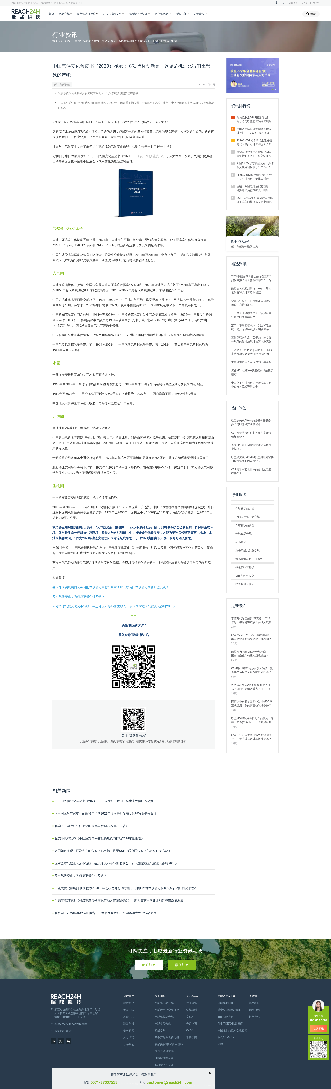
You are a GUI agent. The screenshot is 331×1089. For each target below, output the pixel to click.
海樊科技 (254, 1002)
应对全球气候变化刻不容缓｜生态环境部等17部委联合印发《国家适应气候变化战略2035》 (114, 606)
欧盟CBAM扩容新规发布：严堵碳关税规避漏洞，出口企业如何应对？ (255, 165)
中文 (282, 3)
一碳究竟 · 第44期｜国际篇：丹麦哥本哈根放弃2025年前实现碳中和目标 (252, 352)
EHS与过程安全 (244, 575)
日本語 (304, 3)
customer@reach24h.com (169, 1082)
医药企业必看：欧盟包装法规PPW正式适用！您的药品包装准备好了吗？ (251, 703)
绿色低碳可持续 (244, 567)
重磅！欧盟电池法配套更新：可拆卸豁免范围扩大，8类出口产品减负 (255, 188)
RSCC (221, 1044)
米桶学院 (191, 1037)
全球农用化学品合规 (247, 516)
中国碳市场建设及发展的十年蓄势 (251, 362)
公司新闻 (128, 1030)
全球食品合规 (243, 533)
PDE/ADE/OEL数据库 (230, 1023)
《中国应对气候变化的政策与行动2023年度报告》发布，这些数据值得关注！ (107, 813)
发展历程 (128, 1016)
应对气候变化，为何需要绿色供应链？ (78, 596)
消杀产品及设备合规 (247, 550)
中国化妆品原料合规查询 (232, 1030)
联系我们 (128, 1044)
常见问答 (191, 1016)
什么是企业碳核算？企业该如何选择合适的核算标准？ (251, 315)
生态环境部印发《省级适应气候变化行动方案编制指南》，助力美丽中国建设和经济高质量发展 (119, 900)
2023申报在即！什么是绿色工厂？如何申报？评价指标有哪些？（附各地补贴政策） (251, 278)
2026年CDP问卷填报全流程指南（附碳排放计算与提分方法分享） (254, 142)
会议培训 (191, 1023)
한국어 (316, 3)
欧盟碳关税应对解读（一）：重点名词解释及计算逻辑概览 (251, 290)
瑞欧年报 (128, 1023)
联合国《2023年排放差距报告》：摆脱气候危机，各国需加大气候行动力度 (105, 913)
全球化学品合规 (244, 508)
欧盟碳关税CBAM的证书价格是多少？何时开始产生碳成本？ (251, 422)
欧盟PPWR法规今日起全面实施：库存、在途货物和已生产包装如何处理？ (252, 720)
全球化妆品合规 (244, 525)
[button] (272, 89)
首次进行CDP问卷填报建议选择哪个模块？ (251, 446)
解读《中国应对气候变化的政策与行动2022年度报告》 (92, 826)
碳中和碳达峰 (62, 84)
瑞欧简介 (128, 1002)
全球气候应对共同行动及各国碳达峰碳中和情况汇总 (251, 302)
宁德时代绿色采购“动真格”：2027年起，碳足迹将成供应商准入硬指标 (251, 620)
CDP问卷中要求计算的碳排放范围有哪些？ (251, 471)
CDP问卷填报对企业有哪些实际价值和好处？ (251, 434)
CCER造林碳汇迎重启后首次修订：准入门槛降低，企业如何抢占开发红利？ (255, 200)
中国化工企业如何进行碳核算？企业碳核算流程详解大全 (251, 384)
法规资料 (191, 1009)
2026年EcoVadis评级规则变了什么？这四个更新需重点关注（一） (251, 686)
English (293, 3)
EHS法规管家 (225, 1016)
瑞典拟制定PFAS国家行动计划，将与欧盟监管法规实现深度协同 (254, 119)
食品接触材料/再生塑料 (249, 558)
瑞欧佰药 (254, 1009)
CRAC (189, 1030)
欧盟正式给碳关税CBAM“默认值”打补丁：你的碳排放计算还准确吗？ (252, 736)
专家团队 (128, 1009)
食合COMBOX (226, 1037)
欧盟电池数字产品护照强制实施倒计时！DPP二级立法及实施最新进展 (254, 154)
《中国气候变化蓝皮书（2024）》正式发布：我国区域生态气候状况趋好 (104, 801)
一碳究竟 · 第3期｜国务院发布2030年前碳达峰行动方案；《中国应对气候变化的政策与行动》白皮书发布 (126, 888)
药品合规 (240, 542)
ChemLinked (225, 1002)
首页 (51, 13)
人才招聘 (128, 1037)
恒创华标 (254, 1016)
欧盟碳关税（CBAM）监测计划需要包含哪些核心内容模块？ (252, 459)
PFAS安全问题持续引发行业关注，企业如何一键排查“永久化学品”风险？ (254, 177)
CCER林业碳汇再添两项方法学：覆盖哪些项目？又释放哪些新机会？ (252, 670)
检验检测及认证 (244, 584)
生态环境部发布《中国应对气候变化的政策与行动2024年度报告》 (99, 838)
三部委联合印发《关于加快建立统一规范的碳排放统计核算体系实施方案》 (251, 339)
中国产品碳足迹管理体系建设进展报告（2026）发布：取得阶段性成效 (254, 131)
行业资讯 (66, 41)
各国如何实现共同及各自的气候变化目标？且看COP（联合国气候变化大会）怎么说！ (110, 587)
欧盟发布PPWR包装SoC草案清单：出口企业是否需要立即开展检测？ (252, 636)
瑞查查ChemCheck (229, 1009)
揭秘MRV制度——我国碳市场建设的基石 (252, 372)
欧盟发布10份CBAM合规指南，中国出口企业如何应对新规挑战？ (251, 653)
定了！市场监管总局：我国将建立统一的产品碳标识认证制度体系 (251, 327)
